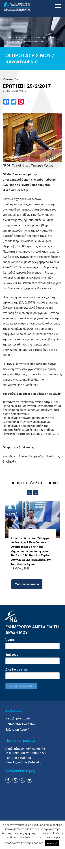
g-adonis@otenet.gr (29, 762)
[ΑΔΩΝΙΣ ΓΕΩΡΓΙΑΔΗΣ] (17, 7)
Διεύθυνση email (16, 669)
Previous (29, 492)
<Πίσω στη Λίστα (12, 79)
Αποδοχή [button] (52, 843)
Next (35, 492)
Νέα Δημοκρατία (17, 718)
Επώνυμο (11, 654)
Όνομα (9, 640)
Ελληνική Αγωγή (17, 729)
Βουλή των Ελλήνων (20, 724)
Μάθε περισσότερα (27, 584)
